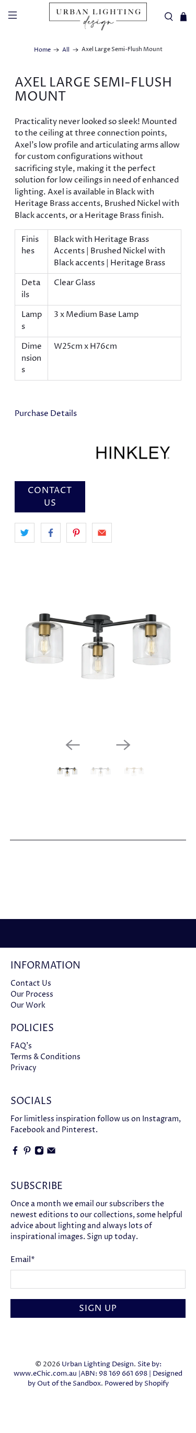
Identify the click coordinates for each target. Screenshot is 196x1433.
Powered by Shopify (137, 1383)
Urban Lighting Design (98, 1364)
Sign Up (98, 1308)
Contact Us (30, 983)
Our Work (27, 1005)
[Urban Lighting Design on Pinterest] (27, 1153)
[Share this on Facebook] (51, 533)
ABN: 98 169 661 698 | (115, 1373)
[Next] (123, 745)
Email (22, 1259)
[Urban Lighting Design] (98, 17)
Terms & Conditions (45, 1057)
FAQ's (21, 1046)
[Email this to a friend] (102, 533)
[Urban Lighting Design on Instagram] (39, 1153)
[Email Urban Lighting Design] (51, 1153)
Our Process (31, 994)
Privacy (23, 1068)
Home (42, 50)
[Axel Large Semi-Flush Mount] (98, 646)
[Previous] (72, 745)
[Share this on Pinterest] (76, 533)
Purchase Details (46, 413)
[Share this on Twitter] (24, 533)
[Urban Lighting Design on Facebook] (15, 1153)
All (66, 50)
